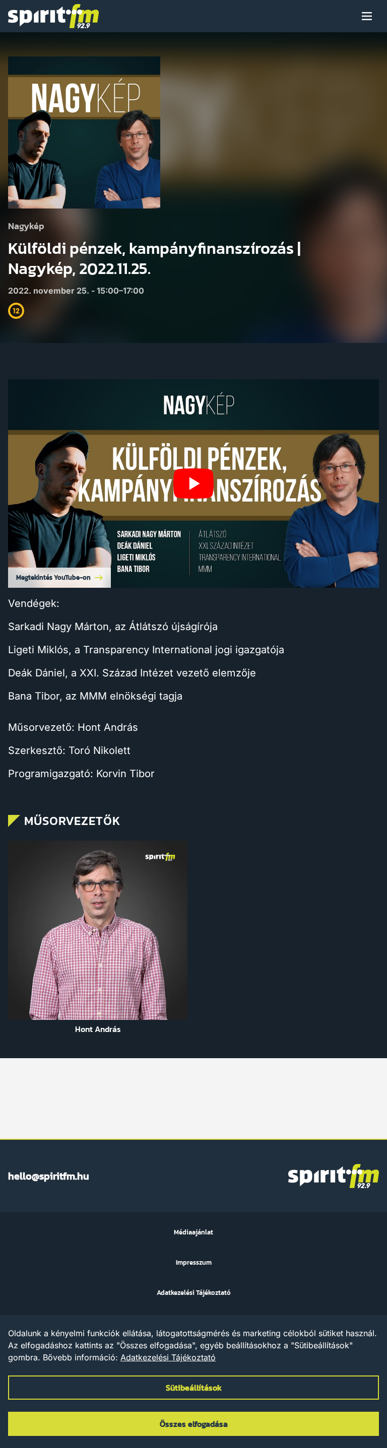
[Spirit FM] (53, 16)
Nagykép (26, 226)
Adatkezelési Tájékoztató (168, 1357)
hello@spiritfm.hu (48, 1176)
